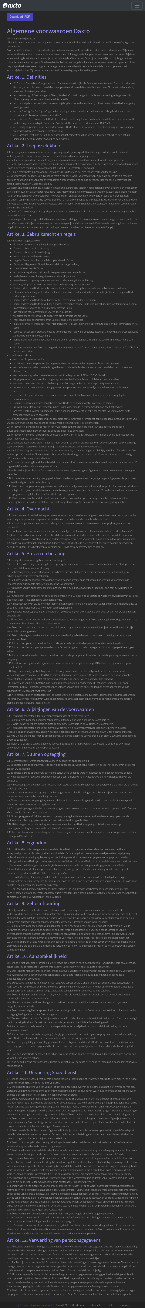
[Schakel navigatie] (137, 5)
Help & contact (22, 1305)
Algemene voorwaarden (42, 1305)
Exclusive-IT (114, 1305)
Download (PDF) (20, 17)
